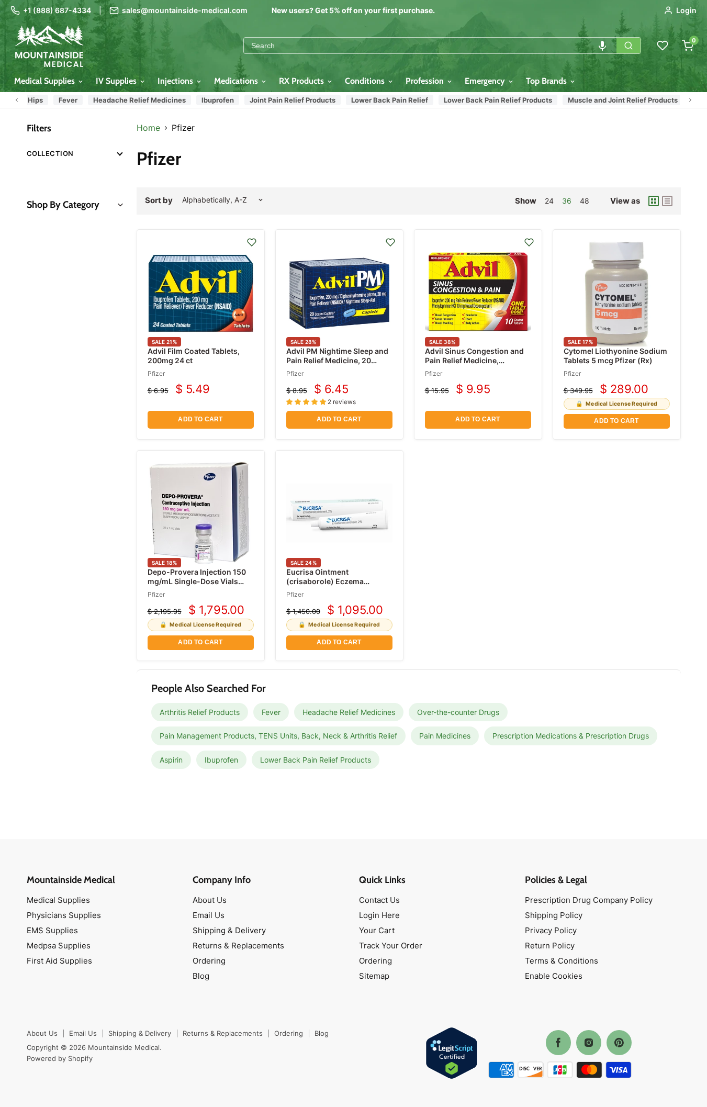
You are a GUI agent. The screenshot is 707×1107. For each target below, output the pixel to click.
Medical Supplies (45, 81)
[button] (602, 45)
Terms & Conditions (561, 961)
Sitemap (374, 976)
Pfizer (156, 373)
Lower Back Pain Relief (384, 100)
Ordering (209, 961)
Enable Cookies (553, 976)
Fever (63, 100)
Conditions (366, 81)
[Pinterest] (619, 1042)
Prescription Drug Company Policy (589, 900)
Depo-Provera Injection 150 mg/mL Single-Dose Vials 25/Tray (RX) (197, 581)
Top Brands (547, 81)
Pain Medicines (444, 735)
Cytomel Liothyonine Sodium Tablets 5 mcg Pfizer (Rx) (615, 355)
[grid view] (653, 201)
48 (584, 200)
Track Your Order (390, 946)
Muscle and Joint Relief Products (618, 100)
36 (566, 200)
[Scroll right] (690, 100)
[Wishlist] (662, 45)
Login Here (379, 915)
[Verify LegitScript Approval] (451, 1054)
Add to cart (200, 419)
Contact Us (379, 900)
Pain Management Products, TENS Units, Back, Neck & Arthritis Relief (278, 735)
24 (549, 200)
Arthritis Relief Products (200, 712)
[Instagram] (588, 1042)
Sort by (159, 200)
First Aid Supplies (59, 961)
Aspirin (171, 759)
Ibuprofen (213, 100)
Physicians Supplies (64, 915)
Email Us (209, 915)
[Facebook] (558, 1042)
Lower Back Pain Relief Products (493, 100)
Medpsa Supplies (59, 946)
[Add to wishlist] (251, 242)
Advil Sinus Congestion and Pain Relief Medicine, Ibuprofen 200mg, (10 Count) (477, 360)
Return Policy (550, 946)
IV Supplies (117, 81)
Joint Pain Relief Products (288, 100)
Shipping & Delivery (229, 930)
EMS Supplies (52, 930)
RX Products (302, 81)
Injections (176, 81)
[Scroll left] (16, 100)
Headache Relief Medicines (134, 100)
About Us (210, 900)
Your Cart (377, 930)
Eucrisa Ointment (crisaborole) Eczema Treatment (325, 581)
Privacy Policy (551, 930)
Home (148, 127)
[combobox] (430, 45)
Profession (426, 81)
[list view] (667, 201)
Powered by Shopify (60, 1058)
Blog (201, 976)
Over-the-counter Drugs (458, 712)
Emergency (486, 81)
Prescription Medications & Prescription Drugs (570, 735)
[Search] (628, 45)
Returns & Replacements (238, 946)
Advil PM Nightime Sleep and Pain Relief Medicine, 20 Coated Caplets (337, 360)
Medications (237, 81)
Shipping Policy (553, 915)
